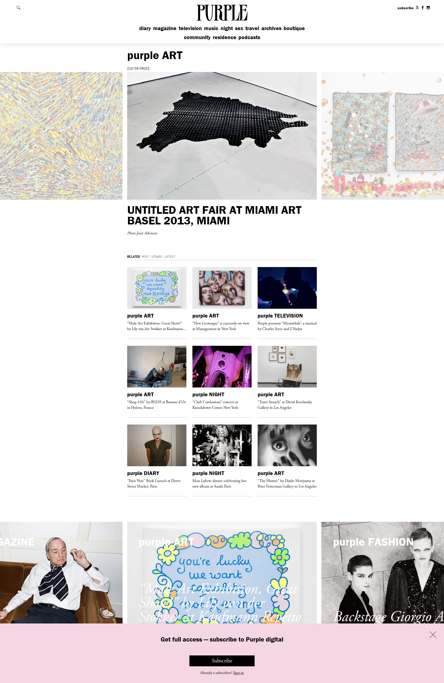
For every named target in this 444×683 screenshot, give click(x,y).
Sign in (238, 672)
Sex (239, 28)
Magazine (164, 28)
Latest (169, 257)
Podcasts (249, 37)
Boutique (294, 28)
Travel (252, 28)
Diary (145, 28)
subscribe (406, 8)
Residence (224, 37)
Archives (271, 28)
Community (197, 37)
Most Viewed (152, 257)
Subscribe (222, 660)
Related (133, 257)
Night (227, 28)
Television (190, 28)
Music (211, 28)
